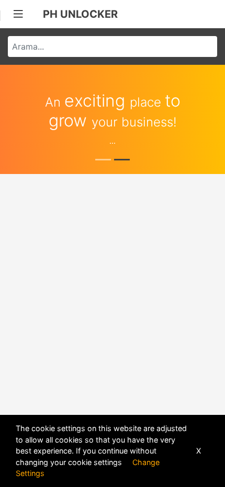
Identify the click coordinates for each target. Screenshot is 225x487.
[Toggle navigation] (18, 14)
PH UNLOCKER (80, 14)
